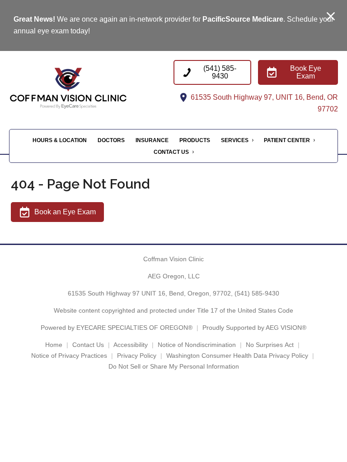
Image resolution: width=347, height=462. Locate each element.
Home (53, 344)
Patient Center (287, 140)
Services (235, 140)
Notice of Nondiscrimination (197, 344)
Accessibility (130, 344)
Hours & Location (60, 140)
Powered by (116, 327)
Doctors (111, 140)
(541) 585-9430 (256, 293)
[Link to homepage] (88, 88)
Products (194, 140)
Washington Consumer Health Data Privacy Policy (237, 355)
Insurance (152, 140)
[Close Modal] (331, 17)
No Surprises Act (270, 344)
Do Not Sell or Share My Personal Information (173, 366)
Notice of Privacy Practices (69, 355)
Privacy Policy (136, 355)
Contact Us (171, 152)
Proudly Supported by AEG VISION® (254, 327)
